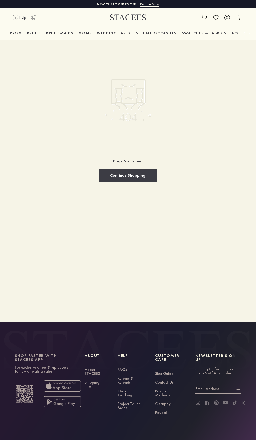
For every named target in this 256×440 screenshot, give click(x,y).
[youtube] (225, 402)
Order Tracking (125, 393)
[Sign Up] (238, 388)
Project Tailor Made (129, 406)
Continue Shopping (128, 175)
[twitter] (243, 402)
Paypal (161, 413)
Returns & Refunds (126, 380)
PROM (16, 33)
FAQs (122, 370)
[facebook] (207, 402)
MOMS (85, 33)
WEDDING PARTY (114, 33)
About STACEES (92, 372)
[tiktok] (235, 402)
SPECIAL (156, 33)
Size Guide (164, 374)
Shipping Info (92, 384)
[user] (227, 17)
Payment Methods (162, 393)
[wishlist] (216, 17)
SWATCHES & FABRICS (204, 33)
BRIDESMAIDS (60, 33)
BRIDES (34, 33)
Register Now (149, 4)
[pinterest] (216, 402)
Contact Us (164, 382)
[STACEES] (128, 17)
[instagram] (198, 402)
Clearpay (163, 404)
